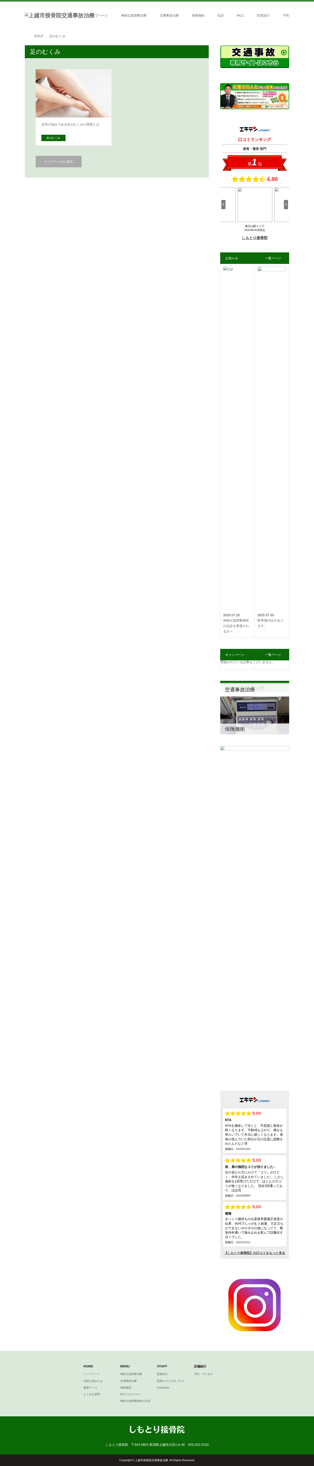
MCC (240, 15)
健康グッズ (90, 1387)
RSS (28, 1460)
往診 (220, 15)
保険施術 (198, 15)
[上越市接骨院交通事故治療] (60, 15)
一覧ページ (273, 258)
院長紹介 (263, 15)
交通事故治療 (169, 15)
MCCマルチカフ (130, 1394)
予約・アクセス (203, 1374)
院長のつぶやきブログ (171, 1381)
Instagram (163, 1387)
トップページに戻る (58, 161)
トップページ (98, 15)
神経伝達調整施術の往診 (135, 1401)
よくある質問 (91, 1394)
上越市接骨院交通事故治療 (151, 1460)
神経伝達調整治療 (134, 15)
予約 (286, 15)
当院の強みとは (93, 1381)
